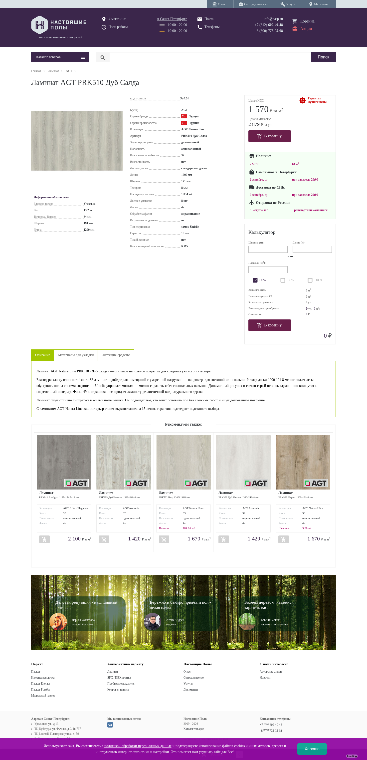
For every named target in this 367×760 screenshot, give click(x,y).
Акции (306, 28)
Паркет (35, 671)
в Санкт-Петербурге (172, 19)
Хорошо (312, 749)
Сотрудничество (194, 677)
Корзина (307, 21)
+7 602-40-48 (271, 725)
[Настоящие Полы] (60, 25)
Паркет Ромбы (40, 689)
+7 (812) (269, 25)
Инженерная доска (42, 677)
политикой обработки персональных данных (138, 746)
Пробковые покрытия (121, 683)
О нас (187, 671)
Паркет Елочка (40, 683)
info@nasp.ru (273, 19)
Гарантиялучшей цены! (317, 100)
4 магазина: (117, 19)
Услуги (188, 683)
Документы (191, 689)
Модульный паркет (43, 695)
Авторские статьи (271, 671)
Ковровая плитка (118, 689)
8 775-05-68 (271, 731)
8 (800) (270, 31)
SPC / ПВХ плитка (119, 677)
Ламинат (112, 671)
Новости (265, 677)
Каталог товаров (194, 729)
